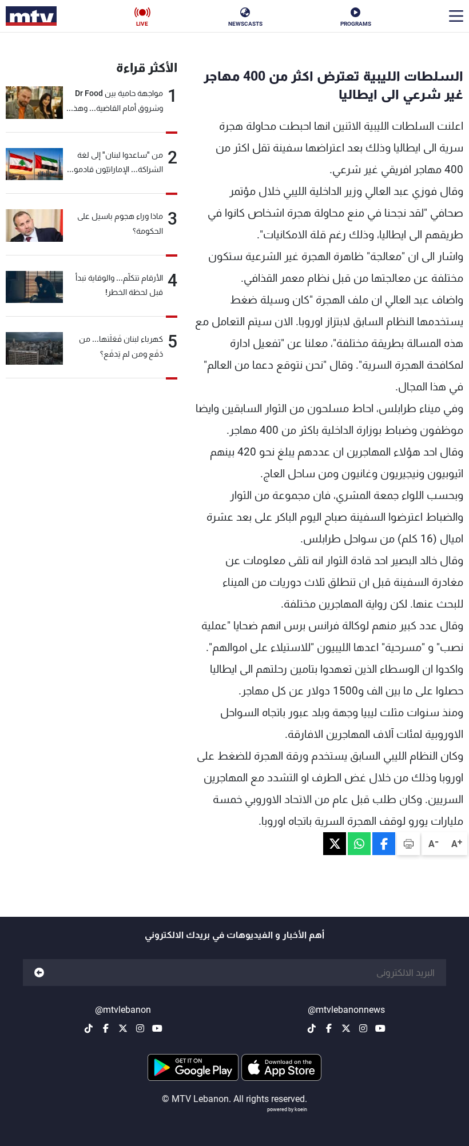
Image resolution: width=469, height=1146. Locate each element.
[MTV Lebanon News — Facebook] (328, 1028)
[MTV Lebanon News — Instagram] (363, 1028)
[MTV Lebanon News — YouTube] (380, 1028)
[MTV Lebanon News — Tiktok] (311, 1028)
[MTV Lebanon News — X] (346, 1028)
